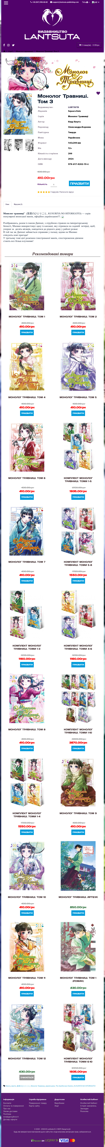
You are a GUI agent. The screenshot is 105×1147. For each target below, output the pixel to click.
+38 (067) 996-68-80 (40, 2)
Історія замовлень (88, 1106)
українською (50, 1086)
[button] (18, 113)
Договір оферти (10, 1119)
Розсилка (84, 1111)
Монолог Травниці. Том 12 (27, 1058)
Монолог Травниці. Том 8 (26, 729)
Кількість (42, 184)
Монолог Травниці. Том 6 (26, 478)
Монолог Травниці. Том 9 (78, 813)
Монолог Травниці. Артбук (78, 897)
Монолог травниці (24, 51)
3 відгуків (54, 192)
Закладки (84, 1108)
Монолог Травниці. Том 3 (47, 51)
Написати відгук (67, 192)
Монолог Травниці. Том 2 (78, 316)
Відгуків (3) (18, 204)
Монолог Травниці (38, 1086)
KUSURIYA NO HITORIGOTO (84, 1086)
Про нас (7, 1108)
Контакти (7, 1103)
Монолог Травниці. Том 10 (27, 897)
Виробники (59, 1103)
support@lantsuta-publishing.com (65, 2)
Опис (7, 204)
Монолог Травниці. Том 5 (78, 397)
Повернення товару (38, 1103)
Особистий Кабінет (88, 1103)
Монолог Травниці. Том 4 (26, 397)
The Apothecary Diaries (64, 1086)
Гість (84, 2)
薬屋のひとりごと (23, 1086)
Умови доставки (10, 1111)
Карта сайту (34, 1106)
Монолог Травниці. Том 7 (26, 562)
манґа (13, 1086)
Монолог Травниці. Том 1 (27, 316)
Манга (8, 1086)
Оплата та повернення (13, 1106)
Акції (57, 1106)
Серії (10, 51)
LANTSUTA (73, 107)
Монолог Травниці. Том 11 (26, 978)
